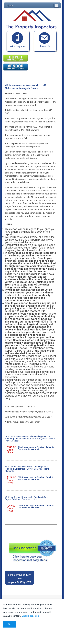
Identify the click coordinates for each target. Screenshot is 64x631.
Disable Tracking (30, 615)
